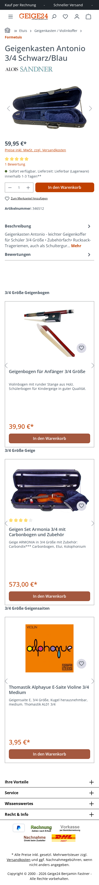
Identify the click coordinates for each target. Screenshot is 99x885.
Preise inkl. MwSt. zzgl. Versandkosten (35, 150)
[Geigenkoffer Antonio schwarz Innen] (49, 108)
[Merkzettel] (65, 16)
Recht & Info (16, 814)
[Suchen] (54, 16)
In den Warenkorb (64, 187)
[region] (49, 108)
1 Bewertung (15, 164)
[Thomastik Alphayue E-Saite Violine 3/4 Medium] (49, 648)
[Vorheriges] (8, 108)
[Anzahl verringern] (10, 187)
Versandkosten (19, 859)
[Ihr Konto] (77, 16)
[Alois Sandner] (49, 69)
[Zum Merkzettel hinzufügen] (81, 348)
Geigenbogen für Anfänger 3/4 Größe (47, 371)
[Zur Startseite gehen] (33, 16)
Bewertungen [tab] (18, 254)
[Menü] (10, 16)
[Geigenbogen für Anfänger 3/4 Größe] (49, 333)
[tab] (48, 235)
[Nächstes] (90, 108)
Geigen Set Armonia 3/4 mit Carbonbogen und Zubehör (37, 532)
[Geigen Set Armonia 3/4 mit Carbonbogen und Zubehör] (49, 491)
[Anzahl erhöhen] (28, 187)
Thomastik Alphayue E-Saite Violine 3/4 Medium (49, 689)
